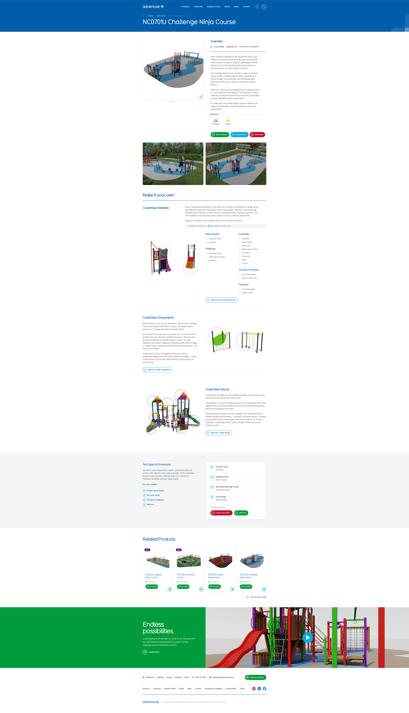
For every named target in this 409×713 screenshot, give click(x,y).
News (235, 7)
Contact (246, 7)
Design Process (213, 7)
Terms (242, 688)
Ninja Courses (161, 16)
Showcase (198, 7)
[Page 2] (173, 101)
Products (186, 7)
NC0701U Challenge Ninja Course (179, 16)
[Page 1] (171, 101)
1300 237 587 (201, 677)
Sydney (169, 677)
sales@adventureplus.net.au (223, 677)
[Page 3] (175, 101)
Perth (187, 677)
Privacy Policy (231, 688)
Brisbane (178, 677)
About (227, 7)
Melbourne (150, 677)
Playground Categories (213, 688)
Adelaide (160, 677)
